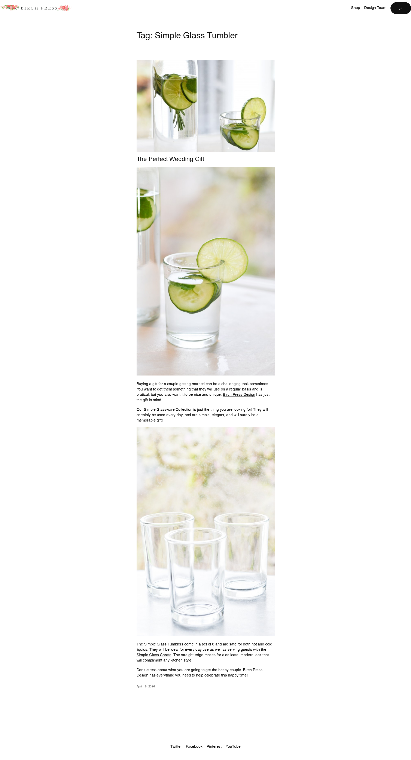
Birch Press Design (239, 395)
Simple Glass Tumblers (163, 644)
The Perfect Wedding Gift (170, 159)
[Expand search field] (400, 8)
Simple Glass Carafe (154, 655)
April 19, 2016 (146, 686)
